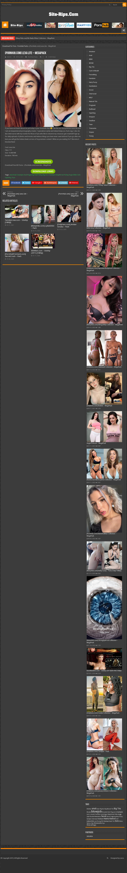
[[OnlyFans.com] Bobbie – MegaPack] (104, 388)
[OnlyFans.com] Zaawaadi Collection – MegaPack (104, 367)
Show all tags (91, 825)
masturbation (109, 818)
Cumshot (97, 814)
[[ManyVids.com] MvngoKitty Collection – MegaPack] (104, 300)
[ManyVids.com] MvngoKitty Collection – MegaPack (105, 325)
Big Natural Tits (109, 809)
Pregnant (92, 105)
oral (96, 821)
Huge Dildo (73, 175)
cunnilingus (104, 814)
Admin (9, 57)
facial (103, 816)
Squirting (8, 177)
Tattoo (121, 821)
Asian (98, 809)
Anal (90, 55)
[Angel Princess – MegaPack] (104, 426)
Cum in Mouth (94, 71)
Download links (43, 171)
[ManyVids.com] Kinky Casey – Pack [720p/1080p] (104, 571)
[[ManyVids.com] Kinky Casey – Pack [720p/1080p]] (104, 555)
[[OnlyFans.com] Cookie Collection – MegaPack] (104, 694)
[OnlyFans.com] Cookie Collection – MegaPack (103, 713)
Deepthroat (59, 175)
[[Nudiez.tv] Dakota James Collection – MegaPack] (104, 464)
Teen (91, 124)
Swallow (92, 121)
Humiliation (93, 86)
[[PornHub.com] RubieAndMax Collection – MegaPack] (104, 509)
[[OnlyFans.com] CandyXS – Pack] (104, 734)
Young (91, 136)
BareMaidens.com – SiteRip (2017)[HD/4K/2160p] (104, 671)
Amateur (92, 51)
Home (5, 25)
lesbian (100, 819)
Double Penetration (95, 816)
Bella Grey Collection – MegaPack (98, 228)
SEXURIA (90, 836)
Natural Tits (93, 101)
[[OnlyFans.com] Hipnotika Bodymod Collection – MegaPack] (104, 250)
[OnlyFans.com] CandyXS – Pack (98, 751)
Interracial (92, 94)
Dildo (116, 814)
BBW (90, 59)
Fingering (113, 816)
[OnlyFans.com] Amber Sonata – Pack (67, 225)
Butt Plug (110, 812)
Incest (91, 90)
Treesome (92, 128)
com (114, 812)
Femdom (92, 78)
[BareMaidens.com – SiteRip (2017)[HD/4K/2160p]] (104, 659)
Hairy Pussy (93, 82)
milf (117, 819)
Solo (78, 175)
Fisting (66, 175)
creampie (51, 175)
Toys (13, 177)
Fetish (108, 816)
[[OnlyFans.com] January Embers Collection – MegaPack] (104, 773)
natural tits (90, 821)
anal (11, 175)
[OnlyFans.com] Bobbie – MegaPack (99, 406)
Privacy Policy (6, 5)
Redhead (92, 109)
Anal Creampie (18, 175)
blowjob (96, 811)
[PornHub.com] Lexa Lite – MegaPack (17, 194)
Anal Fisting (38, 175)
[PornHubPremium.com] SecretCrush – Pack (15, 255)
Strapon (92, 117)
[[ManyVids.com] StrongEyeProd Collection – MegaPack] (104, 607)
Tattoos (89, 823)
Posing (99, 821)
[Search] (124, 5)
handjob (89, 819)
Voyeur (91, 132)
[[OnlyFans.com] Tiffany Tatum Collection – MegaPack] (104, 166)
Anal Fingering (29, 175)
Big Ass (45, 175)
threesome (98, 823)
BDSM (91, 63)
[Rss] (110, 4)
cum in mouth (91, 814)
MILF (91, 97)
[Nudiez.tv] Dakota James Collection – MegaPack (104, 480)
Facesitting (93, 74)
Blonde (89, 812)
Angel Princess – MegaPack (96, 443)
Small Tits (112, 821)
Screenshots (43, 161)
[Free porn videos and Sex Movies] (64, 14)
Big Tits (91, 67)
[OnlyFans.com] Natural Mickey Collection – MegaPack (35, 38)
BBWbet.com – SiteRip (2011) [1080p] (40, 252)
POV (102, 821)
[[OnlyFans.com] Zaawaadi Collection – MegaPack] (104, 348)
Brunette (104, 812)
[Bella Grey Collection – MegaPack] (104, 210)
